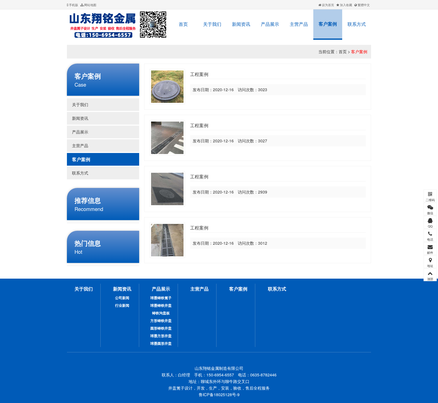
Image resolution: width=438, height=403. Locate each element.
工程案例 (199, 74)
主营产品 (299, 24)
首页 (183, 24)
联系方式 (357, 24)
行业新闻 (122, 305)
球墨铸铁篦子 (161, 297)
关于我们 (212, 24)
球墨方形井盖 (161, 335)
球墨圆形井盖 (161, 343)
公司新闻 (122, 297)
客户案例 (328, 24)
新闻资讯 (241, 24)
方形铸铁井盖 (161, 320)
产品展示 (270, 24)
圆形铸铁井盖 (161, 328)
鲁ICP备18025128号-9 (219, 394)
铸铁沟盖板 (161, 312)
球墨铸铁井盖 (161, 305)
